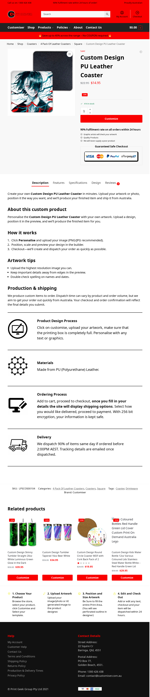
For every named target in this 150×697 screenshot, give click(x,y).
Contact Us (14, 651)
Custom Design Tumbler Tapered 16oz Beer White (56, 554)
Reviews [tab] (112, 183)
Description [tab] (40, 183)
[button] (135, 27)
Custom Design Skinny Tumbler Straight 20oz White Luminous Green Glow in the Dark (20, 557)
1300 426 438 (24, 2)
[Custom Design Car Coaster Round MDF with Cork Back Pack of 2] (140, 51)
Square (78, 44)
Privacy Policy (16, 675)
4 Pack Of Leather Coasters (56, 44)
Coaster (120, 488)
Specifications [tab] (78, 183)
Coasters (32, 44)
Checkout (137, 16)
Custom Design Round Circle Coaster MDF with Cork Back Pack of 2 (90, 556)
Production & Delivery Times (25, 670)
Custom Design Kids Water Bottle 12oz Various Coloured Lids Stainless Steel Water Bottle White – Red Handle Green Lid (126, 559)
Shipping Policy (17, 661)
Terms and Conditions (21, 656)
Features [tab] (58, 183)
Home (10, 44)
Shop (20, 44)
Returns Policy (16, 666)
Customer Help (17, 647)
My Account (122, 16)
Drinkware (132, 488)
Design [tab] (96, 183)
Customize (111, 118)
